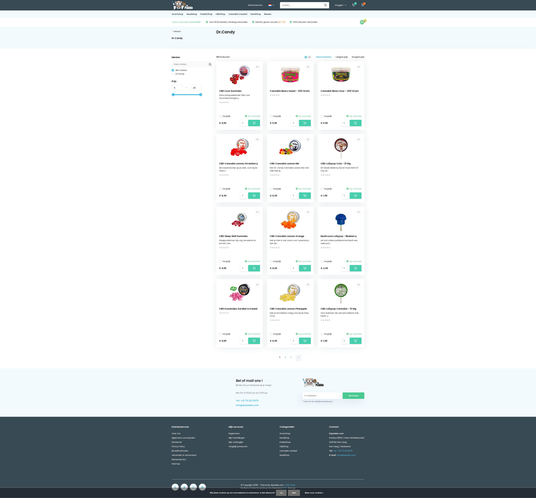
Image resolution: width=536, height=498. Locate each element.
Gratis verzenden (186, 22)
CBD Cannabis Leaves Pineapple (288, 308)
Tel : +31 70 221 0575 (247, 400)
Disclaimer (177, 442)
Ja (281, 493)
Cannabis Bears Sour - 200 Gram (340, 91)
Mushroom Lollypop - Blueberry (339, 236)
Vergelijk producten (238, 446)
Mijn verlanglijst (236, 442)
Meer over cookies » (314, 493)
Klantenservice (255, 5)
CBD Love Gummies (230, 91)
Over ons (176, 433)
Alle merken (181, 70)
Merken (177, 31)
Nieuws (267, 14)
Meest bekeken (324, 57)
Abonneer (354, 395)
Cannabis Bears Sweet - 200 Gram (290, 91)
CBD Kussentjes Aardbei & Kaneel (238, 308)
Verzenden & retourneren (184, 455)
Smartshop (177, 14)
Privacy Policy (178, 446)
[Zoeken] (325, 5)
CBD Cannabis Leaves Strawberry (238, 163)
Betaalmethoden (180, 450)
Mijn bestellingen (237, 437)
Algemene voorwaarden (183, 437)
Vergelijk (226, 116)
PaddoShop (206, 14)
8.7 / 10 (281, 22)
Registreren (234, 433)
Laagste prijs (342, 57)
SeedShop (255, 14)
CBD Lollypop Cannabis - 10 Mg (338, 308)
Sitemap (176, 463)
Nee (294, 493)
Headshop (191, 14)
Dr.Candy (179, 73)
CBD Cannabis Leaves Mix (284, 163)
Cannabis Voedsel (237, 14)
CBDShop (220, 14)
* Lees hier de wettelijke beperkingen (317, 401)
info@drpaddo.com (247, 405)
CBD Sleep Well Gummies (233, 236)
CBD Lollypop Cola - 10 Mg (336, 163)
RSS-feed (290, 485)
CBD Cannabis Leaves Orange (287, 236)
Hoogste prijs (358, 57)
